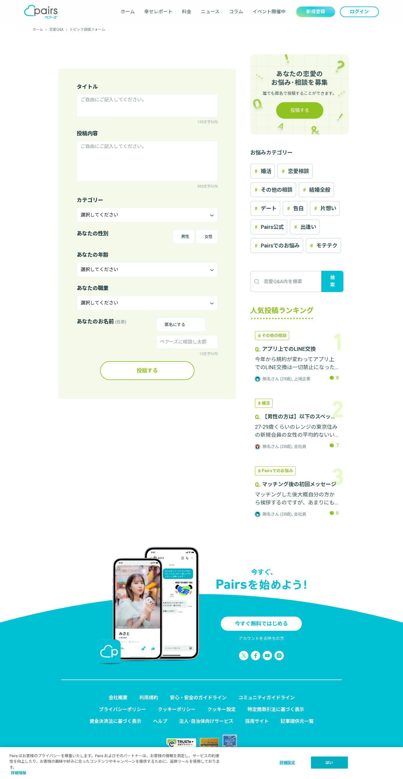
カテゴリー (90, 200)
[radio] (183, 236)
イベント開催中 (269, 11)
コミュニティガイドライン (266, 697)
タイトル (87, 87)
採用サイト (257, 721)
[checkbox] (181, 324)
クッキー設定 (221, 709)
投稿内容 (87, 133)
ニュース (210, 11)
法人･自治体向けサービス (206, 721)
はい (329, 762)
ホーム (128, 11)
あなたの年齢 (93, 255)
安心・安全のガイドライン (198, 697)
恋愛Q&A (56, 29)
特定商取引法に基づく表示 (276, 709)
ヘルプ (160, 721)
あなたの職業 (93, 288)
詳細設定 (287, 762)
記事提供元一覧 (297, 721)
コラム (236, 11)
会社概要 (118, 697)
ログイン (359, 11)
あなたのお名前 (101, 321)
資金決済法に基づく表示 (115, 721)
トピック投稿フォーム (87, 29)
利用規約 (148, 697)
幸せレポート (158, 11)
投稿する (147, 370)
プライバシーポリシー (122, 709)
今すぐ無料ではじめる (261, 623)
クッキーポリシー (177, 709)
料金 (186, 11)
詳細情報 (18, 773)
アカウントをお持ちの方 (261, 638)
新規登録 (315, 11)
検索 (332, 281)
